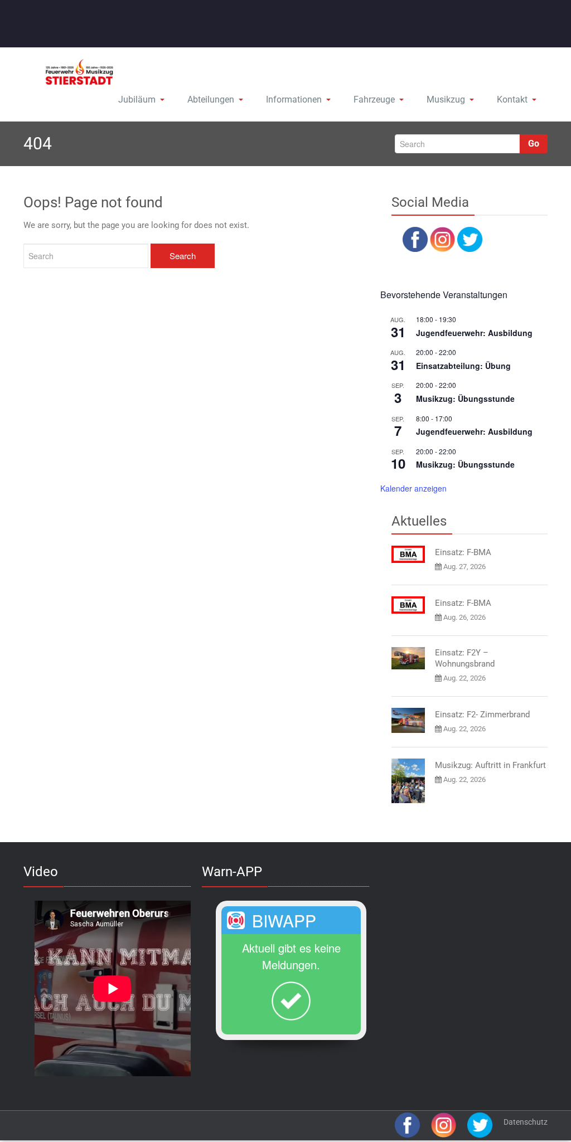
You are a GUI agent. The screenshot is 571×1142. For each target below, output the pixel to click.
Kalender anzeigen (413, 488)
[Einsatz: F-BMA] (408, 554)
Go (533, 143)
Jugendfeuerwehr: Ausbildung (474, 332)
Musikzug (446, 99)
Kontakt (512, 99)
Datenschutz (526, 1121)
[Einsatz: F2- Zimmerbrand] (408, 720)
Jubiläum (137, 99)
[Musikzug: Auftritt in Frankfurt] (408, 781)
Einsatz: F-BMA (463, 552)
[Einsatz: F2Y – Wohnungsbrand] (408, 658)
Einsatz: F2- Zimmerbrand (482, 715)
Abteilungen (210, 99)
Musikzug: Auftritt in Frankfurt (490, 765)
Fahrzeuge (374, 99)
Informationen (294, 99)
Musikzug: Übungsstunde (465, 398)
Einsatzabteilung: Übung (463, 365)
